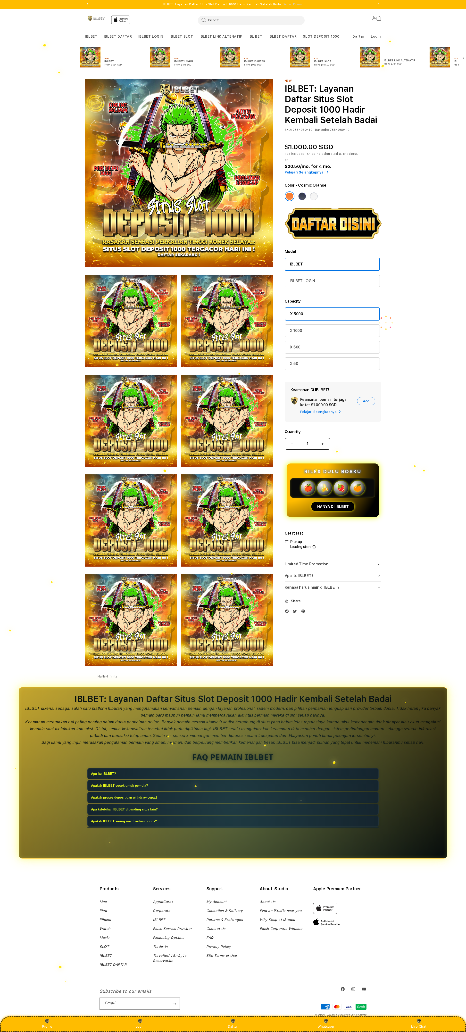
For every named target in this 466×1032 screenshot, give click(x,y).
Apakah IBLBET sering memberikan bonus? (124, 821)
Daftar (233, 1026)
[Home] (96, 18)
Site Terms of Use (221, 956)
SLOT (104, 947)
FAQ (210, 938)
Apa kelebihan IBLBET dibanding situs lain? (124, 809)
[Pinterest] (304, 612)
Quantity (293, 431)
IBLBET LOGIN (150, 36)
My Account (216, 902)
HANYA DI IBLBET (333, 506)
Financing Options (168, 938)
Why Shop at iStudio (277, 920)
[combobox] (251, 20)
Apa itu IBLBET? (103, 774)
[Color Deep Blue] (302, 196)
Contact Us (215, 929)
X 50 (294, 363)
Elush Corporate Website (281, 929)
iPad (103, 911)
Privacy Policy (218, 947)
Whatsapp (326, 1026)
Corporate (161, 911)
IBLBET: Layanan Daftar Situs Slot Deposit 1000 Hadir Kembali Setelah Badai (233, 4)
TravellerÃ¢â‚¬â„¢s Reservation (169, 958)
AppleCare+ (163, 902)
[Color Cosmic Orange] (289, 196)
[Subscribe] (174, 1004)
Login (140, 1026)
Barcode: (322, 130)
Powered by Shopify (352, 1014)
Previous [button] (87, 4)
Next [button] (378, 4)
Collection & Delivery (224, 911)
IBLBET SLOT (181, 36)
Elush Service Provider (172, 929)
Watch (105, 929)
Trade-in (160, 947)
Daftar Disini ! (293, 4)
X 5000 (296, 314)
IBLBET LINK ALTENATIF (221, 36)
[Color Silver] (314, 196)
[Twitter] (296, 612)
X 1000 (296, 330)
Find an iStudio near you (280, 911)
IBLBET (91, 36)
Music (104, 938)
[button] (91, 36)
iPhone (105, 920)
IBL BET (255, 36)
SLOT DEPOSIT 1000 (321, 36)
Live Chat (418, 1026)
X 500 (295, 347)
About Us (267, 902)
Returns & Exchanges (224, 920)
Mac (103, 902)
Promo (47, 1026)
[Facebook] (288, 612)
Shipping (314, 154)
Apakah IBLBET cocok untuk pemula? (119, 785)
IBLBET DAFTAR (118, 36)
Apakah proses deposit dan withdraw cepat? (124, 797)
